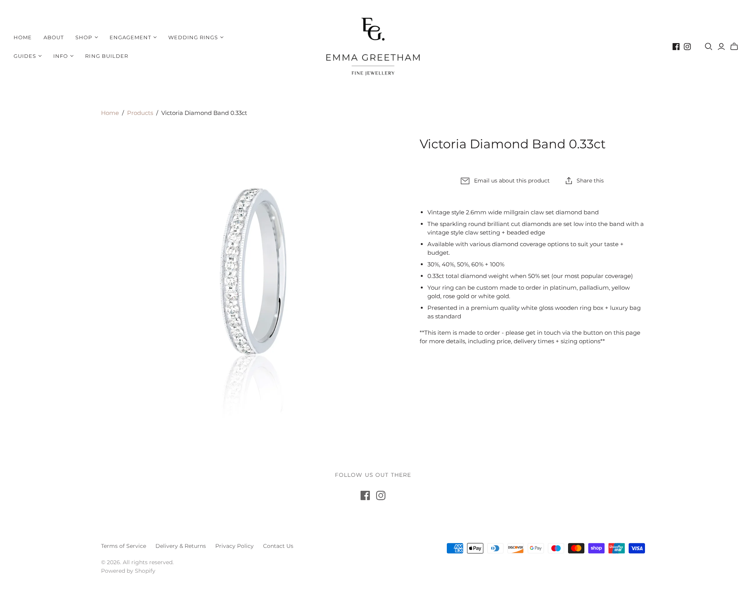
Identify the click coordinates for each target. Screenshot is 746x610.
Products (140, 112)
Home (23, 37)
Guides (25, 56)
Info (60, 56)
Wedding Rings (193, 37)
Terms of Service (123, 545)
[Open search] (709, 46)
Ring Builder (106, 56)
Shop (83, 37)
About (54, 37)
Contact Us (278, 545)
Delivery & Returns (180, 545)
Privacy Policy (234, 545)
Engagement (130, 37)
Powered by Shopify (128, 570)
